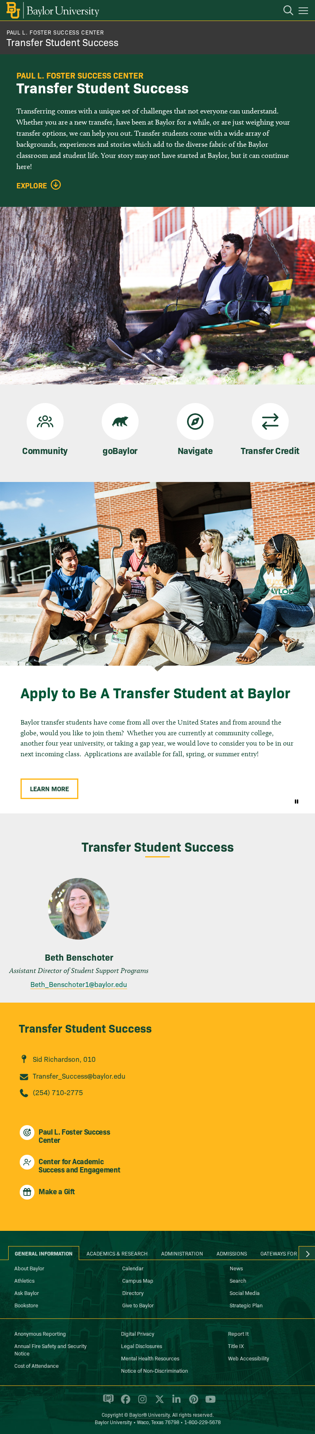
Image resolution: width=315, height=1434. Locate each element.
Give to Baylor (138, 1305)
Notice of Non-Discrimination (154, 1370)
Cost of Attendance (36, 1365)
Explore (31, 185)
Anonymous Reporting (40, 1333)
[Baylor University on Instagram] (140, 1402)
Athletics (24, 1280)
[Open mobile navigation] (304, 12)
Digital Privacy (137, 1333)
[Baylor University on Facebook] (124, 1402)
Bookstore (26, 1305)
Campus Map (137, 1280)
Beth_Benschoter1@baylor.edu (78, 984)
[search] (284, 11)
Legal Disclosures (141, 1345)
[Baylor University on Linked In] (175, 1402)
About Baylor (29, 1268)
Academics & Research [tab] (117, 1253)
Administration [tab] (182, 1253)
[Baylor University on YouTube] (208, 1402)
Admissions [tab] (232, 1253)
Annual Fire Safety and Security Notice (50, 1349)
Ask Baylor (26, 1292)
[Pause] (296, 801)
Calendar (133, 1268)
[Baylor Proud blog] (106, 1402)
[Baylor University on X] (158, 1402)
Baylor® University (149, 1414)
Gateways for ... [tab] (281, 1253)
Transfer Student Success (63, 42)
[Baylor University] (52, 10)
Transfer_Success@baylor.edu (79, 1075)
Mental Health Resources (150, 1358)
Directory (133, 1292)
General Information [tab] (44, 1253)
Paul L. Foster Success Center (55, 32)
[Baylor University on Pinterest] (192, 1402)
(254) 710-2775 (58, 1092)
